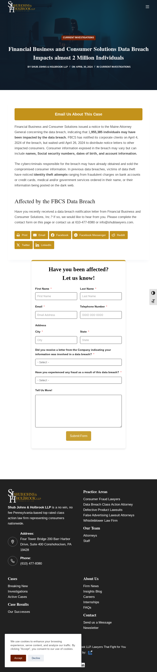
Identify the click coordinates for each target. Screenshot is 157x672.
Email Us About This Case (78, 114)
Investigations (18, 591)
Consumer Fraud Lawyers (101, 499)
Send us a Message (97, 622)
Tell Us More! (43, 390)
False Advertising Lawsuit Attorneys (108, 515)
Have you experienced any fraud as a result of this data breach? (77, 372)
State (83, 331)
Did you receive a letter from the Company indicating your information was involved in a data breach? (73, 352)
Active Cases (17, 597)
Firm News (91, 586)
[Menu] (147, 6)
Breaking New (18, 586)
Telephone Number (92, 306)
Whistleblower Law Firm (100, 520)
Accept (18, 658)
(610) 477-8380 (31, 563)
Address (40, 325)
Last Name (87, 288)
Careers (89, 597)
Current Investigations (78, 37)
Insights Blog (92, 591)
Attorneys (90, 535)
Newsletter (91, 628)
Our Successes (19, 612)
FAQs (87, 607)
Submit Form (78, 436)
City (37, 331)
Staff (86, 541)
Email (38, 306)
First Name (42, 288)
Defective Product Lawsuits (103, 510)
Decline (36, 658)
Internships (91, 602)
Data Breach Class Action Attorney (108, 504)
